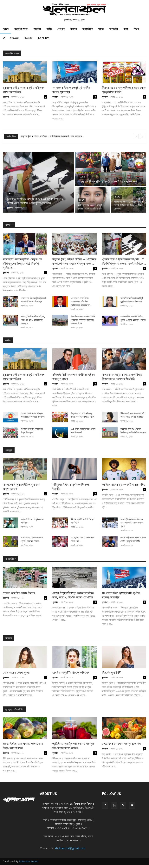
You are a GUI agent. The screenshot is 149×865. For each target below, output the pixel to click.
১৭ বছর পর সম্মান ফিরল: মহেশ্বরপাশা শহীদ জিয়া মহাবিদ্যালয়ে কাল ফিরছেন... (81, 301)
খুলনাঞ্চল (6, 96)
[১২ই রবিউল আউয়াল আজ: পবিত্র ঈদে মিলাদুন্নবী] (60, 432)
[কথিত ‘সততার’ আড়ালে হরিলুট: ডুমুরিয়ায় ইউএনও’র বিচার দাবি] (92, 200)
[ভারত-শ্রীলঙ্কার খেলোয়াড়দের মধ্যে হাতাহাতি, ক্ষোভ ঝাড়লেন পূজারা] (110, 522)
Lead (10, 194)
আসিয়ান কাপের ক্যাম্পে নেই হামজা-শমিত (123, 485)
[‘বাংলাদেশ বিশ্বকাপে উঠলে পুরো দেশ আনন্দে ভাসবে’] (25, 469)
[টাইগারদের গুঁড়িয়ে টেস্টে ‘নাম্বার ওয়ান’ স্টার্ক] (60, 522)
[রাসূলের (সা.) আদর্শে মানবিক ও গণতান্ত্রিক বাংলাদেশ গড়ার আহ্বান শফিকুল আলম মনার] (74, 244)
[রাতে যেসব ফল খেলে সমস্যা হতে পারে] (124, 728)
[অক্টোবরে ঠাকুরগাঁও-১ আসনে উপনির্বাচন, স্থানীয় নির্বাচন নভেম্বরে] (110, 432)
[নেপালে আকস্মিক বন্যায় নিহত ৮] (25, 578)
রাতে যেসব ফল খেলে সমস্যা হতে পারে (121, 744)
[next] (142, 136)
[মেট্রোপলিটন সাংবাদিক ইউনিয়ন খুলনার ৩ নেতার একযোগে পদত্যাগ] (110, 320)
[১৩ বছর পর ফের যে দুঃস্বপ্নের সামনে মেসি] (60, 541)
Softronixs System (28, 861)
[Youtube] (132, 805)
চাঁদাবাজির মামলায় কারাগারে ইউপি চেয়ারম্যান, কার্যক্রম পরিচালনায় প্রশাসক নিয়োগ (83, 320)
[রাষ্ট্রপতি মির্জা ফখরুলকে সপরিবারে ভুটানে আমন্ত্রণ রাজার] (74, 359)
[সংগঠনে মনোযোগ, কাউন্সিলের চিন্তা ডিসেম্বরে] (10, 432)
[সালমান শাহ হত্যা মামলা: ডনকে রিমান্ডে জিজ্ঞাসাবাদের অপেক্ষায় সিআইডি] (124, 359)
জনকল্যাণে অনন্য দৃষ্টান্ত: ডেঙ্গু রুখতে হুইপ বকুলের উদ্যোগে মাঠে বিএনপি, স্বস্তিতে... (22, 263)
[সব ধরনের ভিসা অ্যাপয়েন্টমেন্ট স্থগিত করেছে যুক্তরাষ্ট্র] (74, 72)
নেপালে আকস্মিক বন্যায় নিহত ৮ (19, 593)
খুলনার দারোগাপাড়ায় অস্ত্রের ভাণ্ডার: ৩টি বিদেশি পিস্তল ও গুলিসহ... (52, 136)
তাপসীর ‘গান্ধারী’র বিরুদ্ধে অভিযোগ (70, 672)
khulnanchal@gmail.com (70, 848)
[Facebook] (105, 805)
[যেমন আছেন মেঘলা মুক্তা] (25, 657)
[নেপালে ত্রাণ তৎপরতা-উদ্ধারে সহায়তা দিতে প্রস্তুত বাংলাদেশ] (10, 417)
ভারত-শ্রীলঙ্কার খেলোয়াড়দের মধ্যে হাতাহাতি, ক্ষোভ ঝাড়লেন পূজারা (131, 523)
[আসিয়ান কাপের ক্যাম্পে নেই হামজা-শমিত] (124, 469)
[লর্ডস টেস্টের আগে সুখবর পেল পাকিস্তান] (10, 522)
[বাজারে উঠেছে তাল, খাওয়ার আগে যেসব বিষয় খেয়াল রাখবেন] (25, 728)
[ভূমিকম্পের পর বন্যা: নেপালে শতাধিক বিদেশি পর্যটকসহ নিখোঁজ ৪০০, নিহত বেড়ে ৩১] (128, 200)
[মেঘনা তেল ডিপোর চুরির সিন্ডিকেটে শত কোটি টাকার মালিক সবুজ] (110, 169)
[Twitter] (123, 805)
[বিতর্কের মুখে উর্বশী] (124, 657)
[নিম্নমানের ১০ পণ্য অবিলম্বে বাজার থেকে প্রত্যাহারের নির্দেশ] (124, 72)
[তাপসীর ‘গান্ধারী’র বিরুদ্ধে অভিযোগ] (74, 657)
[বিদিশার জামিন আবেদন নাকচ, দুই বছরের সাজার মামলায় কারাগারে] (110, 417)
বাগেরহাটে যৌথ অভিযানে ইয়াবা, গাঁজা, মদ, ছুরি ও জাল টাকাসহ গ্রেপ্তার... (33, 320)
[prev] (136, 136)
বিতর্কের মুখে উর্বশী (111, 672)
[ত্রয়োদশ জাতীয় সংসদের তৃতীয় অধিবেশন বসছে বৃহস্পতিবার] (25, 72)
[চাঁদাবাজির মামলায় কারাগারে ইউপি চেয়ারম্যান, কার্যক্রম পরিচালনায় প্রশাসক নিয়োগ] (60, 320)
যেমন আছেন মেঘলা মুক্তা (16, 672)
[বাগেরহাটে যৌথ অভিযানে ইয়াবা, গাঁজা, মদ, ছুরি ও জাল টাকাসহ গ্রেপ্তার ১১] (10, 320)
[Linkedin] (114, 805)
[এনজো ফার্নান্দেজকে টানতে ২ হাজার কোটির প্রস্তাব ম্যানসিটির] (110, 541)
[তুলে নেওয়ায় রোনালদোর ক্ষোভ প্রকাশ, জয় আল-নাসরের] (10, 541)
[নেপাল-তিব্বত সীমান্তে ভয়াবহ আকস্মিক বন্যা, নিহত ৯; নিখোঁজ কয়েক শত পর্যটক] (74, 578)
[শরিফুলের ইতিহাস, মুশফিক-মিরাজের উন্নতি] (74, 469)
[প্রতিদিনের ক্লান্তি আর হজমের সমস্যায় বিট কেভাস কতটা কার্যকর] (74, 728)
